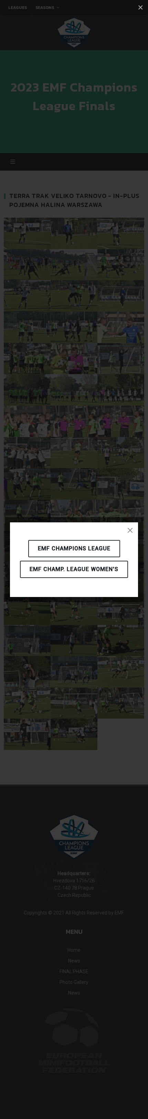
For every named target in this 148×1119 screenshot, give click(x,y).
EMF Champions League (74, 548)
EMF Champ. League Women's (74, 569)
